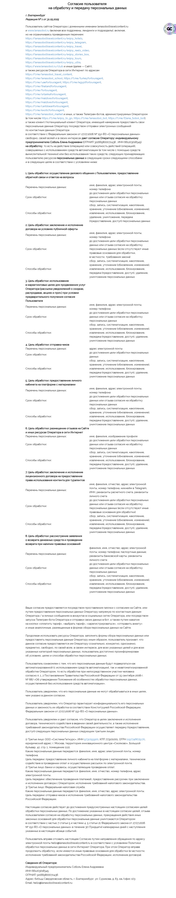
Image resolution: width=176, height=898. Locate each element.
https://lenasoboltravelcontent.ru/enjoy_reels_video (57, 50)
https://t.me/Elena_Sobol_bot (126, 118)
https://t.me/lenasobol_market (44, 114)
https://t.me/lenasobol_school (44, 78)
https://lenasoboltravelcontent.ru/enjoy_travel (54, 46)
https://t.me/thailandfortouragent (46, 86)
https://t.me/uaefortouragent (43, 82)
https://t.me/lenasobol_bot (90, 118)
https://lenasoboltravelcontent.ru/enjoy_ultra (53, 62)
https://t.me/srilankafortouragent (46, 94)
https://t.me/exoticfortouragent (45, 110)
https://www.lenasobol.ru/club (44, 66)
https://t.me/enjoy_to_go (57, 118)
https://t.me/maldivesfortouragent (47, 98)
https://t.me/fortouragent (41, 90)
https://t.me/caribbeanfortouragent (47, 106)
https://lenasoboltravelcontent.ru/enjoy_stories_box (57, 54)
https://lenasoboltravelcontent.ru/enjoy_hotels (54, 38)
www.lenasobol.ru (38, 30)
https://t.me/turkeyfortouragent (83, 78)
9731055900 (91, 739)
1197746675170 (136, 739)
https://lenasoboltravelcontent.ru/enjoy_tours (53, 58)
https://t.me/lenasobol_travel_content (49, 74)
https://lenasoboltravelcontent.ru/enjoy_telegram (56, 42)
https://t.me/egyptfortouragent (82, 82)
